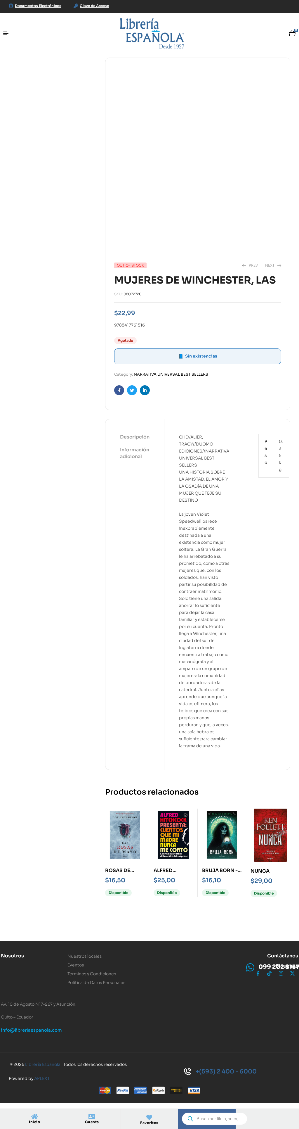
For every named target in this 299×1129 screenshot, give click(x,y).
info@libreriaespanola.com (31, 1030)
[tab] (135, 437)
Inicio (34, 1122)
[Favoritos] (149, 1118)
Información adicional (134, 453)
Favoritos (149, 1123)
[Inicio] (34, 1117)
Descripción (135, 437)
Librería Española (42, 1064)
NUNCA (260, 871)
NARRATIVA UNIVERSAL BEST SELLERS (171, 374)
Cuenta (92, 1122)
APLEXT (42, 1078)
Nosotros (12, 956)
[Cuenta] (92, 1117)
